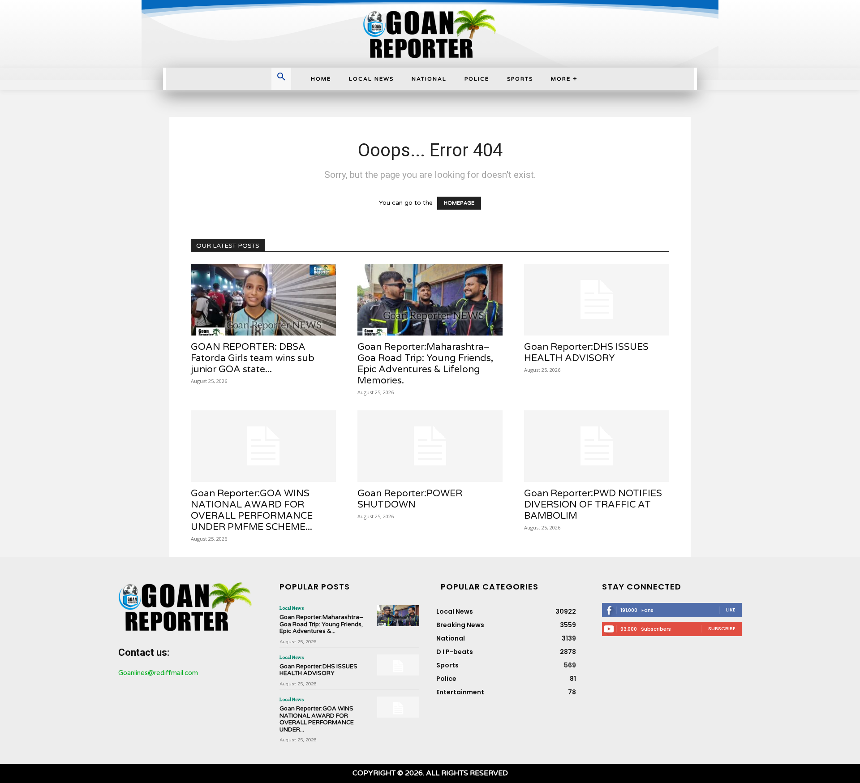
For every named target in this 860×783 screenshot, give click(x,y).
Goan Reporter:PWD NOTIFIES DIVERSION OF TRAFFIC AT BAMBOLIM (593, 504)
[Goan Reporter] (430, 34)
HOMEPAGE (459, 203)
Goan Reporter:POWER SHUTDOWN (409, 499)
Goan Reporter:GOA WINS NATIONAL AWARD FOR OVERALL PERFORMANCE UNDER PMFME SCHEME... (252, 510)
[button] (281, 77)
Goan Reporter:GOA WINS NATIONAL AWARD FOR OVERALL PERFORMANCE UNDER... (317, 719)
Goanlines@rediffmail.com (158, 673)
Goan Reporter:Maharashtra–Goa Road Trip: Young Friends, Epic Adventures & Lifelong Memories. (425, 363)
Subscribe (721, 628)
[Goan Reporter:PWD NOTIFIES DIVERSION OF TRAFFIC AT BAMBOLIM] (596, 446)
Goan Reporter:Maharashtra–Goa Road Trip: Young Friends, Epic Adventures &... (321, 624)
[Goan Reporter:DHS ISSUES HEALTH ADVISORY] (596, 300)
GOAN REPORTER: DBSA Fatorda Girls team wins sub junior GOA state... (252, 358)
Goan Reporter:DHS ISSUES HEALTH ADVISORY (586, 352)
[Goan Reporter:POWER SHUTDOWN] (430, 446)
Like (730, 609)
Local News (292, 608)
